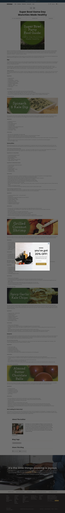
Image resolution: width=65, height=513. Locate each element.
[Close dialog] (48, 243)
